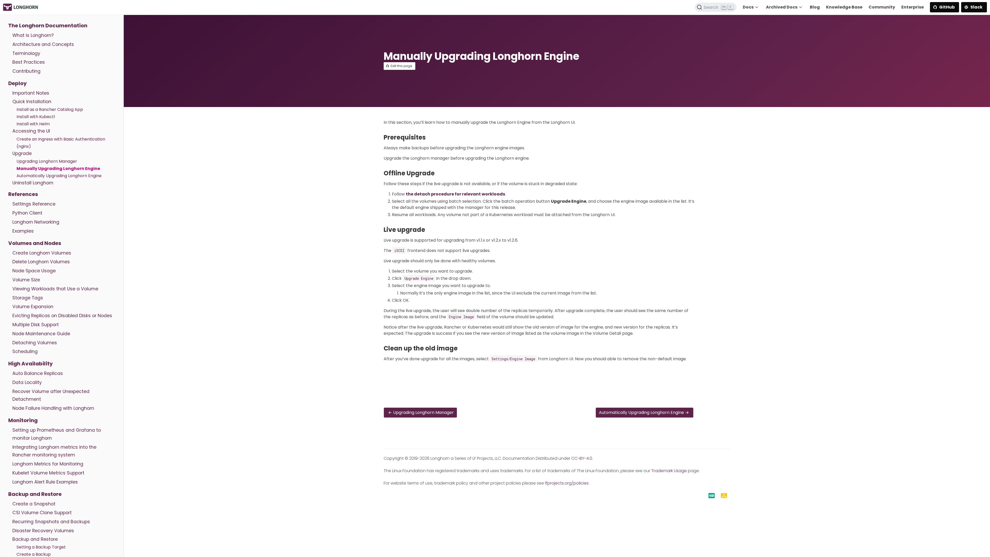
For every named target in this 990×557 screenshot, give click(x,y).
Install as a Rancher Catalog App (49, 109)
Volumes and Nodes (34, 243)
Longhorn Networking (35, 222)
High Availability (30, 363)
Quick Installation (31, 102)
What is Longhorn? (33, 35)
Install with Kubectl (35, 117)
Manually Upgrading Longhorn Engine (58, 168)
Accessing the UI (31, 131)
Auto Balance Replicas (37, 373)
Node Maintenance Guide (41, 334)
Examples (23, 231)
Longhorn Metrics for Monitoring (47, 464)
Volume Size (26, 280)
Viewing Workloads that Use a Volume (55, 289)
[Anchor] (430, 137)
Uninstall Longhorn (32, 183)
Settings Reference (33, 204)
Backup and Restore (35, 494)
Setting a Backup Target (41, 547)
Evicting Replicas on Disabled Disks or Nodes (62, 316)
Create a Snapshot (33, 504)
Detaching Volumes (34, 343)
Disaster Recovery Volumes (43, 531)
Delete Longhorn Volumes (41, 262)
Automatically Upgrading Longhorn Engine (59, 176)
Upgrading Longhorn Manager (46, 161)
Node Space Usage (34, 271)
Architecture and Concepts (43, 44)
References (23, 194)
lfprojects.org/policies (567, 483)
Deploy (17, 83)
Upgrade (22, 153)
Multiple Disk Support (35, 325)
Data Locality (27, 382)
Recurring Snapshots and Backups (51, 522)
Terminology (26, 53)
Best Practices (28, 62)
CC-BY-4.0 (581, 458)
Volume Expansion (32, 307)
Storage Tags (27, 298)
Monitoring (23, 420)
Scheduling (25, 351)
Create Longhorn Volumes (41, 253)
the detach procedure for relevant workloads (455, 194)
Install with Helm (33, 124)
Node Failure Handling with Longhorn (53, 408)
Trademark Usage (669, 471)
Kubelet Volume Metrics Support (48, 473)
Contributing (26, 71)
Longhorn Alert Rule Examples (45, 482)
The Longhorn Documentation (47, 25)
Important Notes (30, 93)
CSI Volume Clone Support (42, 513)
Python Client (27, 213)
